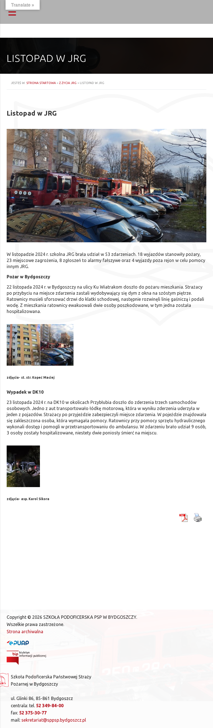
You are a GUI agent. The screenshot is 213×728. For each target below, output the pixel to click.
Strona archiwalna (25, 631)
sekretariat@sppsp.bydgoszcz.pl (53, 719)
